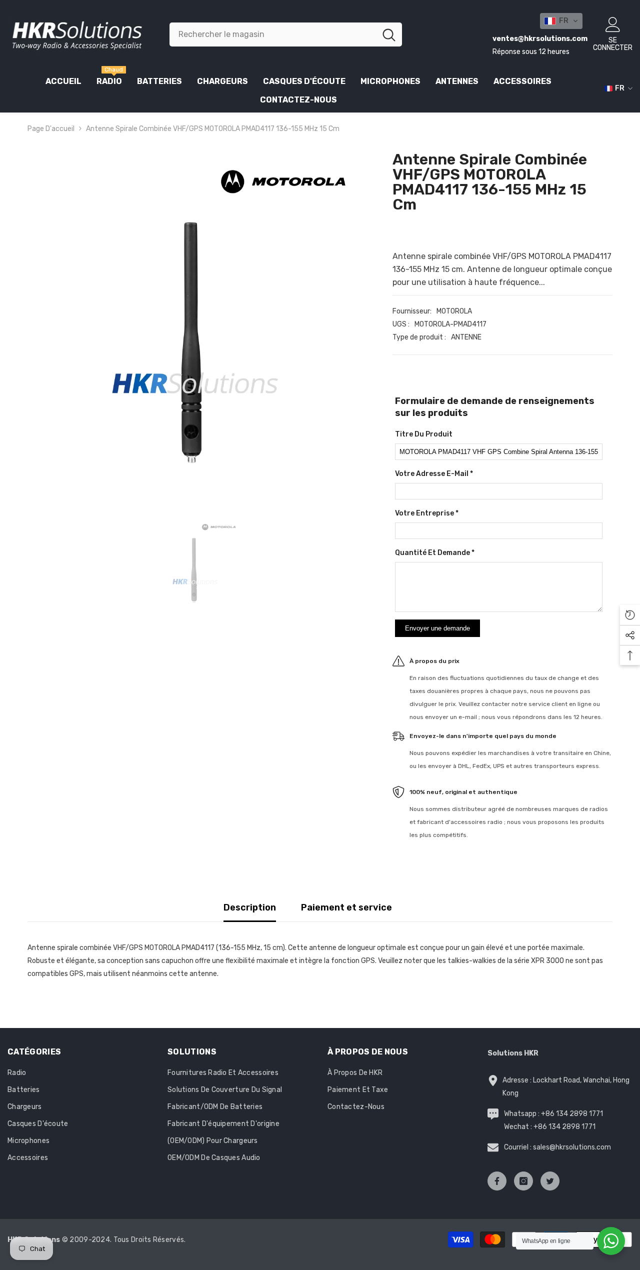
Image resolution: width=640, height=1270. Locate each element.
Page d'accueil (51, 128)
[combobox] (273, 34)
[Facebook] (497, 1181)
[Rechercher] (286, 34)
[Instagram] (523, 1181)
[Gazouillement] (550, 1181)
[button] (561, 21)
